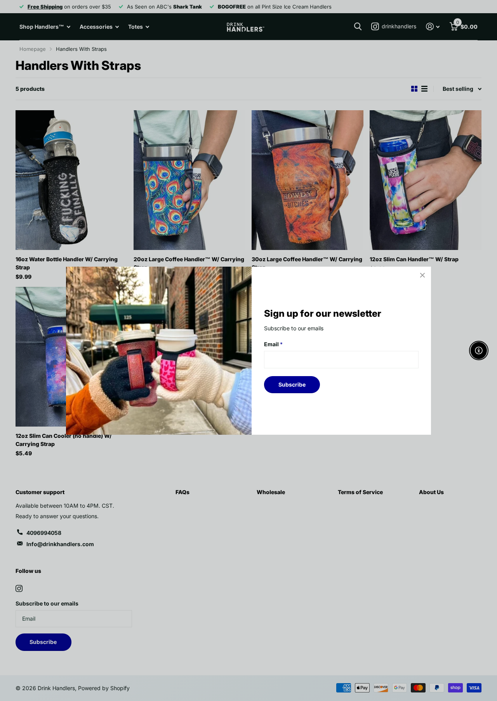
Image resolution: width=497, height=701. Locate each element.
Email (273, 344)
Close (422, 275)
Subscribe (292, 384)
